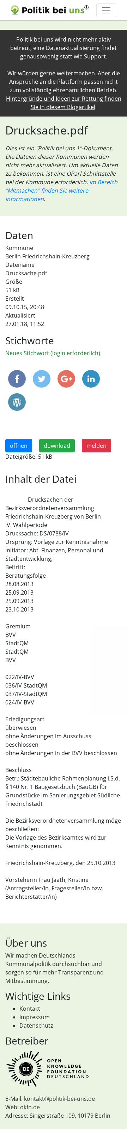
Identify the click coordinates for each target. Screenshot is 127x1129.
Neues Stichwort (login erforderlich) (52, 353)
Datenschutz (36, 1025)
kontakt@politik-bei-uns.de (59, 1099)
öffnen (19, 446)
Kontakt (29, 1008)
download (57, 446)
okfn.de (30, 1107)
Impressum (34, 1017)
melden (96, 446)
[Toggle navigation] (106, 10)
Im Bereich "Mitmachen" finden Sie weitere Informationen (61, 190)
